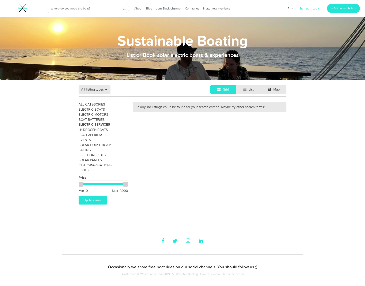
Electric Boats (92, 109)
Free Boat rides (92, 155)
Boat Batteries (92, 119)
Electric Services (94, 124)
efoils (84, 170)
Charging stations (95, 165)
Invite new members (216, 8)
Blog (149, 8)
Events (85, 139)
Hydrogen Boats (93, 129)
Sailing (85, 150)
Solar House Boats (95, 144)
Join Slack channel (168, 8)
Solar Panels (90, 160)
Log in (316, 8)
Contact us (192, 8)
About (138, 8)
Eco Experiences (93, 134)
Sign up (304, 8)
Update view (93, 200)
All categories (92, 104)
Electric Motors (93, 114)
